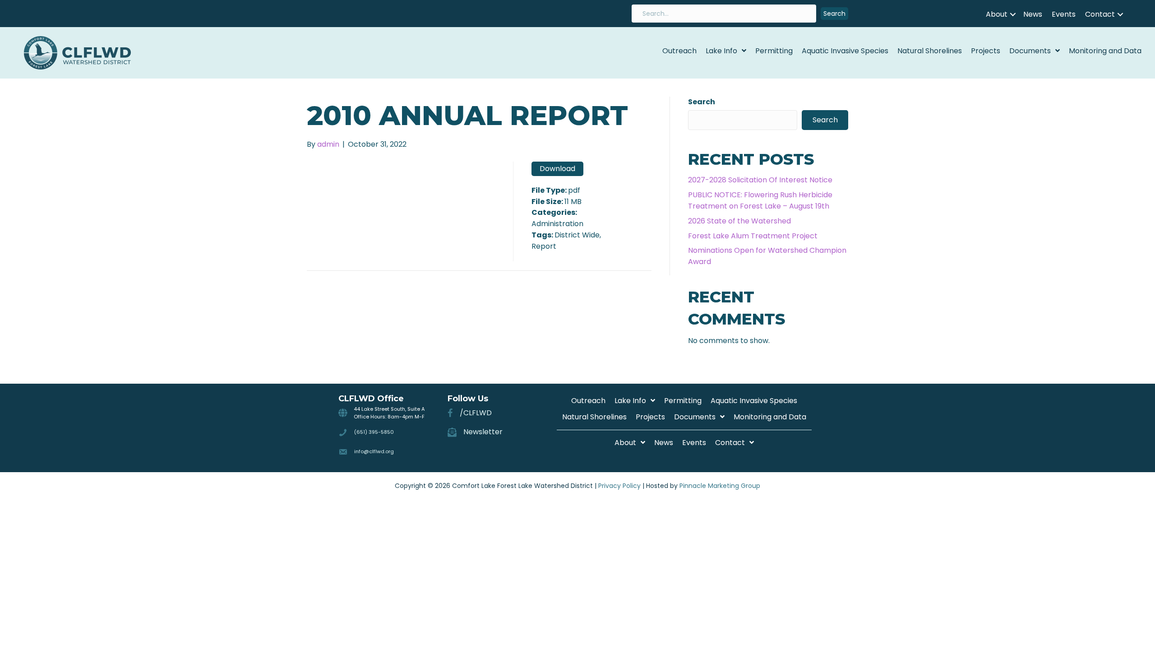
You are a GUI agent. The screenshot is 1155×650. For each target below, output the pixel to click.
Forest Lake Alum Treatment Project (753, 236)
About (996, 14)
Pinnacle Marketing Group (719, 485)
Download (557, 168)
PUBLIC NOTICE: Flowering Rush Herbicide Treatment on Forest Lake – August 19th (760, 200)
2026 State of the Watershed (739, 221)
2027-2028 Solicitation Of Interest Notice (760, 180)
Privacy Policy (619, 485)
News (1032, 14)
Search (701, 102)
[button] (834, 13)
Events (1064, 14)
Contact (1100, 14)
